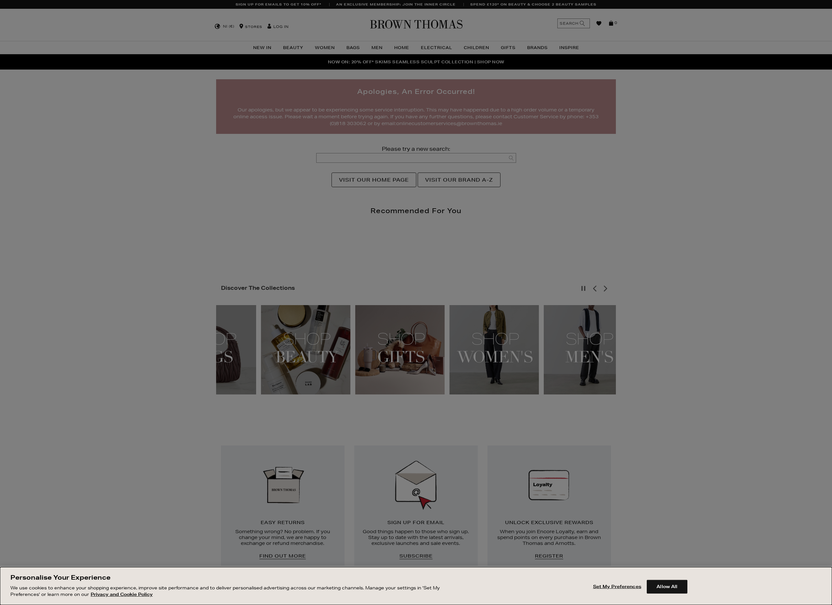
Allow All (666, 586)
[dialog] (416, 586)
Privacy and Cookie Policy (122, 594)
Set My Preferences (617, 586)
